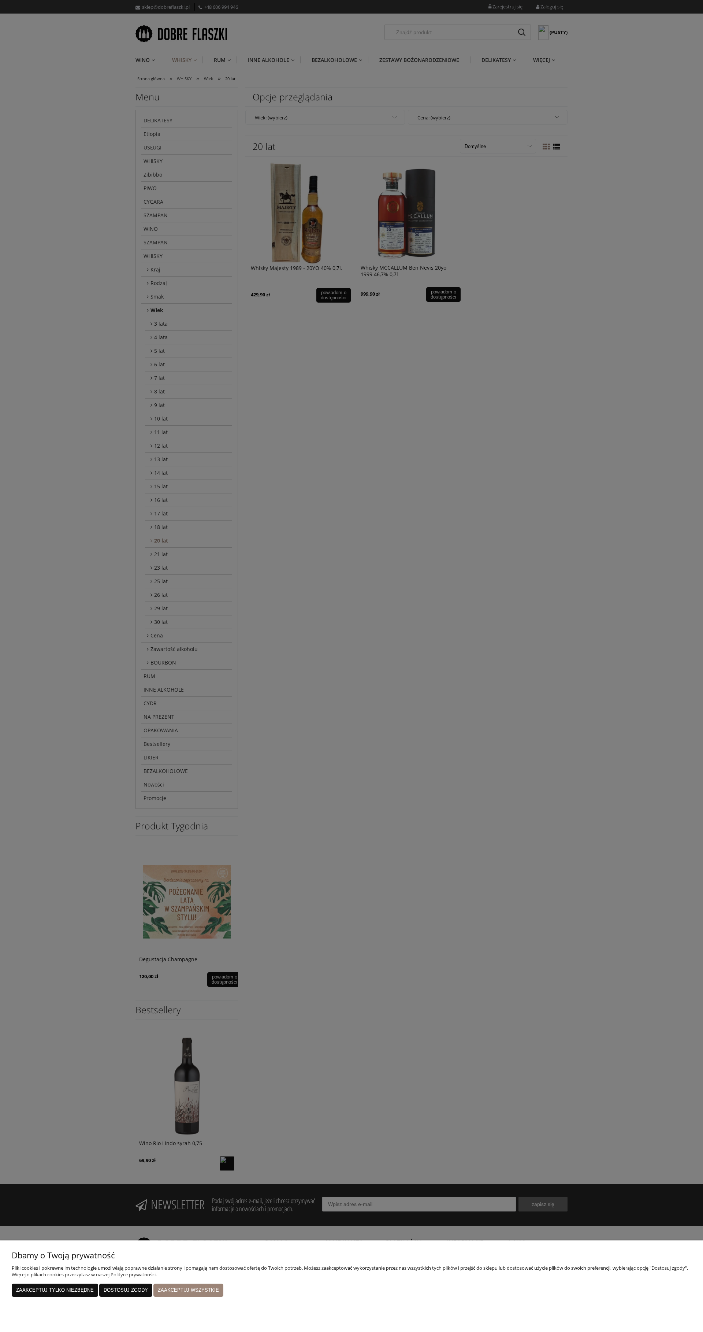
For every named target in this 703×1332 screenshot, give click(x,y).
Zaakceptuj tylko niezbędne (55, 1290)
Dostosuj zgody (126, 1290)
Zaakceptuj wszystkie (188, 1290)
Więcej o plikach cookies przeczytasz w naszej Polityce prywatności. (84, 1274)
